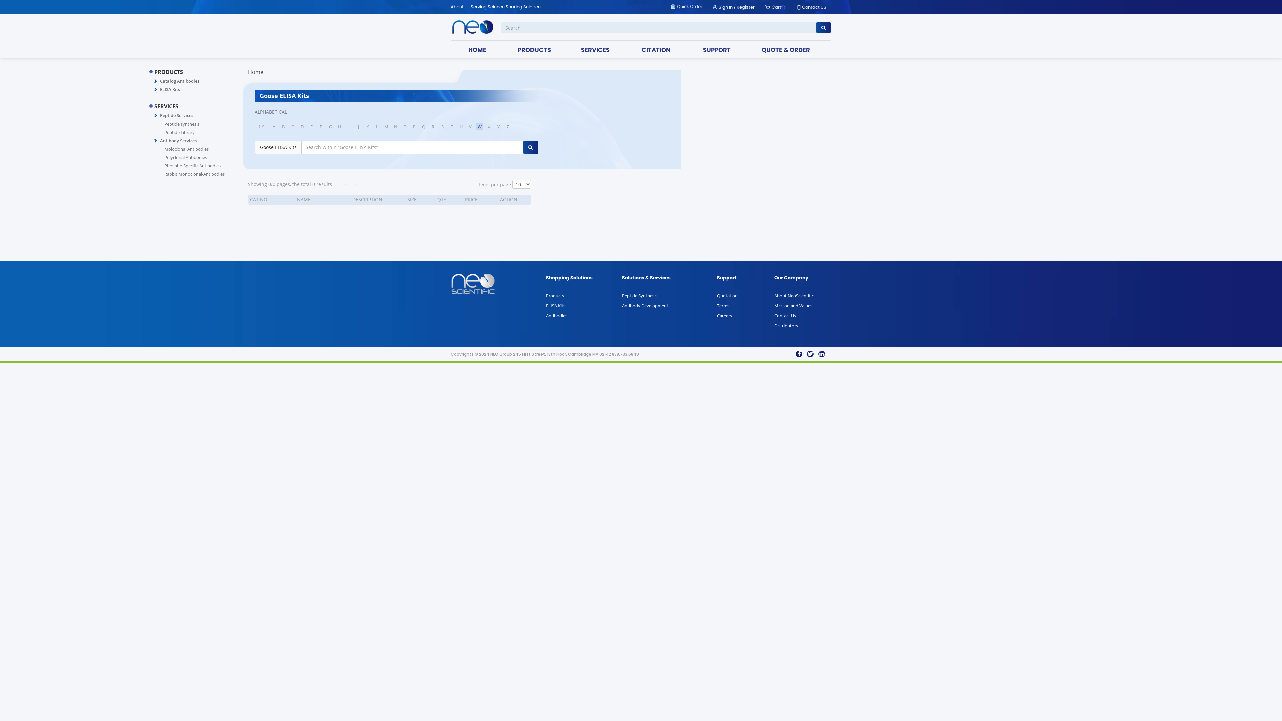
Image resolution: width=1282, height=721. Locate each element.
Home (255, 72)
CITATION (656, 50)
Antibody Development (645, 306)
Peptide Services (176, 115)
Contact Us (785, 316)
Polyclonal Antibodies (185, 157)
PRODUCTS (534, 50)
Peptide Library (179, 132)
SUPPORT (717, 50)
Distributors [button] (786, 326)
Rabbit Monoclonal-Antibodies (194, 174)
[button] (155, 81)
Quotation (727, 296)
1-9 (261, 127)
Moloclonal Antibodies (186, 149)
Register (746, 7)
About (457, 7)
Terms (723, 306)
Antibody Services (178, 141)
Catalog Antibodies (179, 81)
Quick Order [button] (689, 7)
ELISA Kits (170, 89)
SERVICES (595, 50)
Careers (724, 316)
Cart (776, 7)
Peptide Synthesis (639, 296)
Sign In (726, 7)
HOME (477, 50)
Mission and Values (793, 306)
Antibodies (556, 316)
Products (555, 296)
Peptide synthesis (181, 124)
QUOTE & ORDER (786, 50)
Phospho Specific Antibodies (192, 166)
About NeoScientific (794, 296)
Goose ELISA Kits (278, 147)
